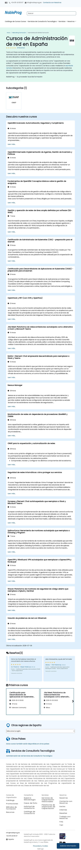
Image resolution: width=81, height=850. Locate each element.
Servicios (62, 21)
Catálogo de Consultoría (29, 812)
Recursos (10, 812)
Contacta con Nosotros (52, 2)
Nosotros (71, 21)
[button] (72, 701)
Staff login (40, 849)
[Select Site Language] (6, 2)
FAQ (61, 822)
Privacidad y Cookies (40, 846)
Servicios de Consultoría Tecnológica (42, 21)
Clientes (63, 810)
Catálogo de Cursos (12, 21)
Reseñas (63, 813)
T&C (61, 825)
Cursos (23, 21)
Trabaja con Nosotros (65, 817)
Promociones (12, 804)
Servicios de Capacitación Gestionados (48, 800)
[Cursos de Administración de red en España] (15, 12)
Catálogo (10, 800)
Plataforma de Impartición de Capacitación (48, 807)
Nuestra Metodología (30, 799)
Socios (62, 806)
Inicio (8, 32)
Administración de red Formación (38, 32)
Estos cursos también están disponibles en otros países (27, 744)
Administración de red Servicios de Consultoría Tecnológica (29, 756)
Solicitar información (68, 846)
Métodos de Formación (11, 808)
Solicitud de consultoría (29, 807)
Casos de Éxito (30, 803)
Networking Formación (19, 32)
